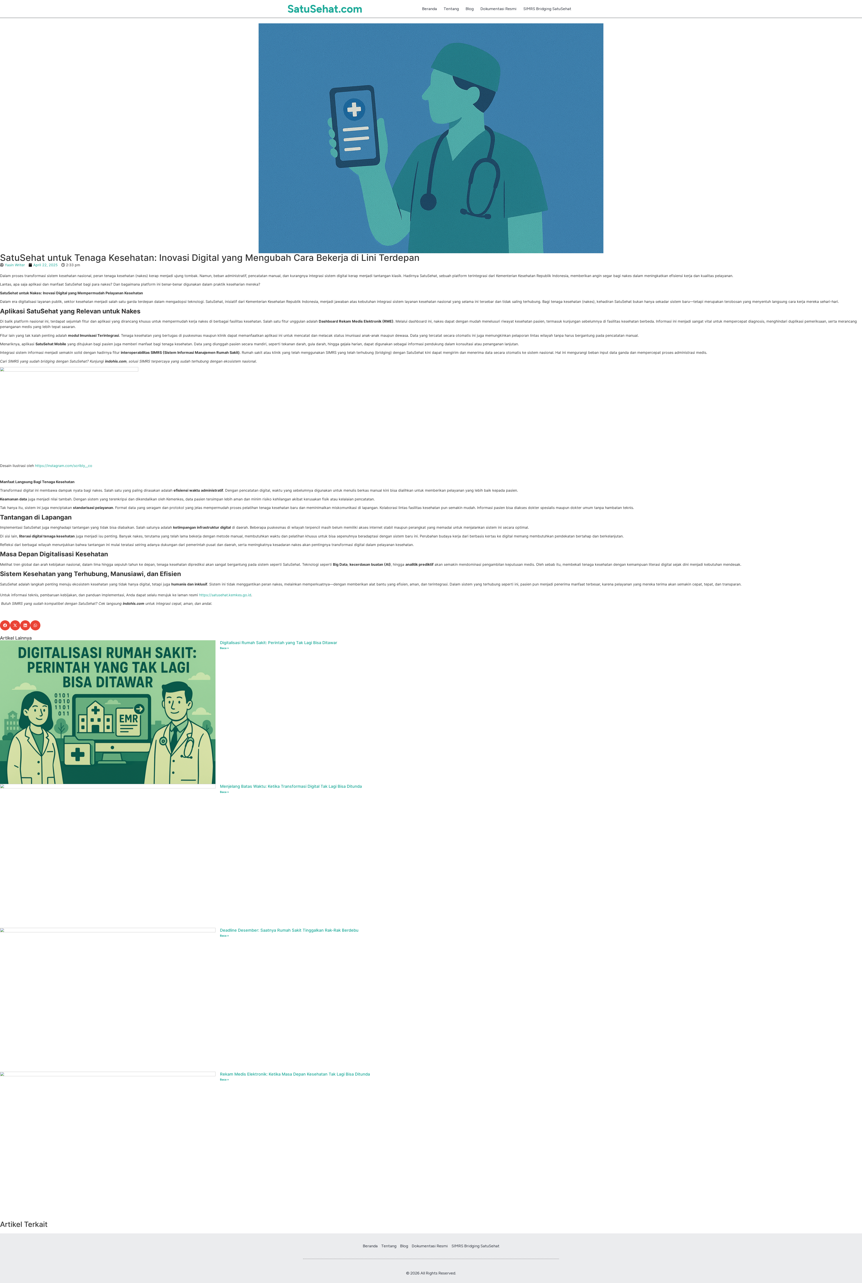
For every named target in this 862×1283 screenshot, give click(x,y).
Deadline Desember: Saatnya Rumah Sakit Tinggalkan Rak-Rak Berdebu (289, 930)
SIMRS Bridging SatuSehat (547, 8)
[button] (5, 625)
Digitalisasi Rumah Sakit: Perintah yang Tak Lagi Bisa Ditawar (278, 642)
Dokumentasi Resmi (498, 8)
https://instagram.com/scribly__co (63, 465)
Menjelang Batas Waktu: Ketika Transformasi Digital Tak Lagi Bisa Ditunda (291, 786)
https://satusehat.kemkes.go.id (224, 595)
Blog (470, 8)
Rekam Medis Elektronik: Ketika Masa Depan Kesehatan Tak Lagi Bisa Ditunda (295, 1074)
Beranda (429, 8)
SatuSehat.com (324, 8)
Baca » (224, 648)
